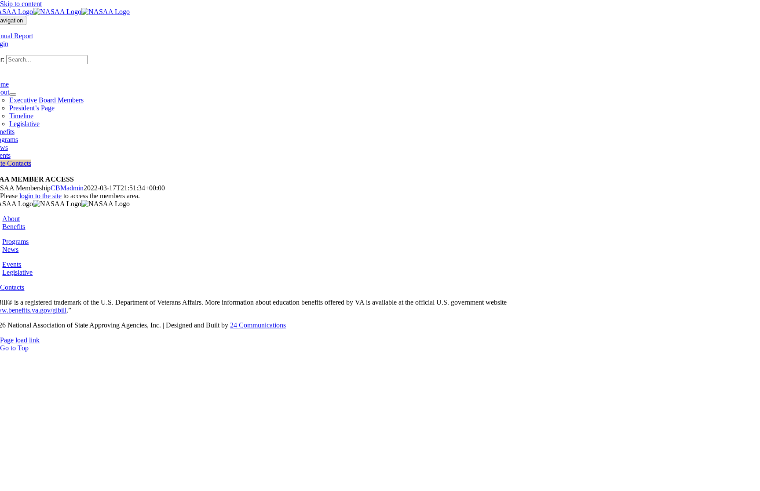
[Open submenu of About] (12, 94)
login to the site (40, 196)
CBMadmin (67, 188)
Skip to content (21, 3)
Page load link (20, 340)
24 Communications (258, 325)
